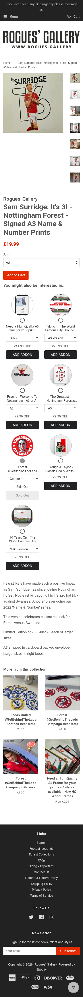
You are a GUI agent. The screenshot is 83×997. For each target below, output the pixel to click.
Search (41, 842)
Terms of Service (41, 895)
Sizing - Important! (41, 866)
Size (6, 254)
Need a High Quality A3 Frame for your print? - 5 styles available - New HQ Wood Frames (22, 332)
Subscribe (68, 950)
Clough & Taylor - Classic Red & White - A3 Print (60, 471)
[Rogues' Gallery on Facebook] (41, 918)
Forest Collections (41, 854)
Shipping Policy (41, 883)
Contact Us (41, 872)
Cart (76, 16)
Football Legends (41, 848)
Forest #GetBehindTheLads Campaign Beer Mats (22, 471)
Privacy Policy (41, 889)
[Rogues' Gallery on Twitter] (31, 918)
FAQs (41, 860)
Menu (13, 16)
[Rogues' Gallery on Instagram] (51, 918)
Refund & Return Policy (41, 877)
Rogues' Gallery (46, 964)
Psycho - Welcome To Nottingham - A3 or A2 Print (22, 400)
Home (7, 62)
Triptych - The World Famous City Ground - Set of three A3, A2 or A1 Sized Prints (60, 332)
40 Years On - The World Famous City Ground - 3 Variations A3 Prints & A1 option (22, 543)
